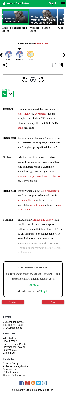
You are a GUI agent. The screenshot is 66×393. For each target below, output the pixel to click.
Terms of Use (10, 369)
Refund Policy (10, 372)
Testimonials (10, 350)
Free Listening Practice (15, 344)
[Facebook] (21, 383)
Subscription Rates (13, 322)
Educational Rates (13, 325)
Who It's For (9, 338)
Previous (13, 302)
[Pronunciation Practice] (60, 65)
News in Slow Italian (8, 3)
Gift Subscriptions (12, 327)
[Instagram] (44, 383)
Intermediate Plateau (14, 347)
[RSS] (33, 383)
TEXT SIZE (6, 90)
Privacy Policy (10, 363)
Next (53, 302)
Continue (33, 285)
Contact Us (9, 353)
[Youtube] (27, 383)
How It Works (10, 341)
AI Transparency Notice (15, 366)
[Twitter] (38, 383)
